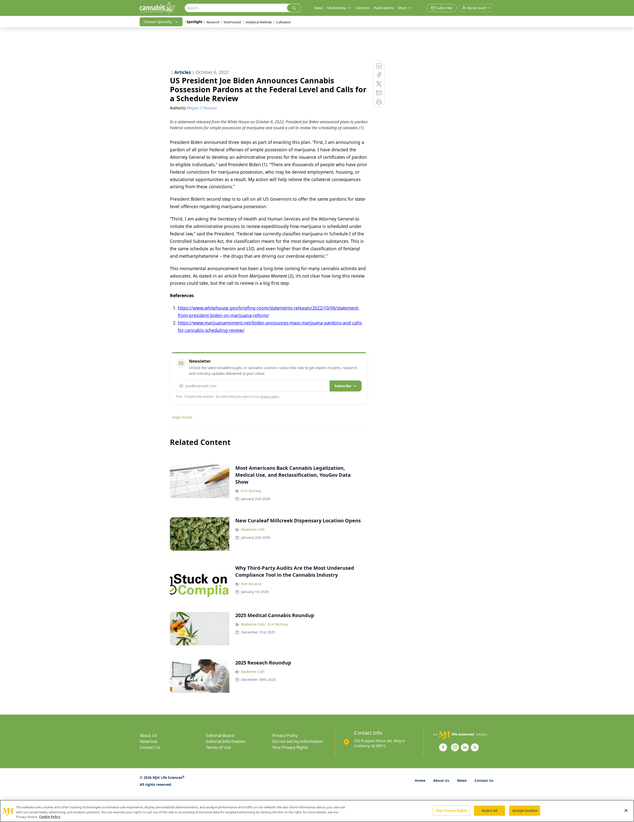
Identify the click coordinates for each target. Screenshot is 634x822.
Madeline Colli (253, 529)
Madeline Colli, (253, 624)
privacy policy (269, 396)
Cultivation (283, 22)
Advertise (148, 741)
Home (420, 780)
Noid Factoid (232, 22)
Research (213, 22)
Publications (384, 7)
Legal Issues (182, 417)
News (318, 7)
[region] (317, 811)
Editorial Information (225, 741)
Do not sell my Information (297, 741)
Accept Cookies (524, 810)
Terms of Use (218, 747)
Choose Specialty (158, 21)
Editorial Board (220, 735)
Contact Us (150, 747)
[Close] (626, 810)
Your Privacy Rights (290, 747)
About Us (148, 735)
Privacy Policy (285, 735)
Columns (362, 7)
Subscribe (343, 385)
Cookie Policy (49, 817)
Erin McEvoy (251, 490)
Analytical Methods (259, 22)
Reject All (489, 810)
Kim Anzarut (251, 583)
